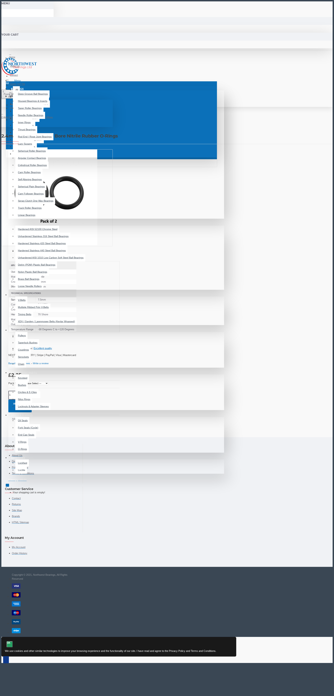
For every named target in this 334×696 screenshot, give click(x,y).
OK (8, 643)
